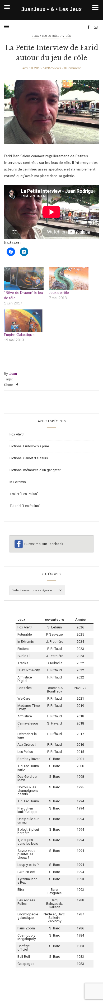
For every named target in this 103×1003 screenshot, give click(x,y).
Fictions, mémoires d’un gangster (35, 470)
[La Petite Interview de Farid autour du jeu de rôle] (51, 116)
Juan (13, 374)
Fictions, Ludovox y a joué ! (30, 446)
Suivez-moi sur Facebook (43, 544)
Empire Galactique (19, 334)
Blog (35, 35)
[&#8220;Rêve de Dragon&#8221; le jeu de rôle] (24, 278)
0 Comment (72, 68)
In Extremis (18, 482)
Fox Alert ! (17, 434)
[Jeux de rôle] (68, 278)
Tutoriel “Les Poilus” (25, 506)
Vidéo (67, 35)
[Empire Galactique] (24, 320)
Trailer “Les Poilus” (24, 494)
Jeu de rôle (50, 35)
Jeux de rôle (59, 292)
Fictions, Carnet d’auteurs (29, 458)
